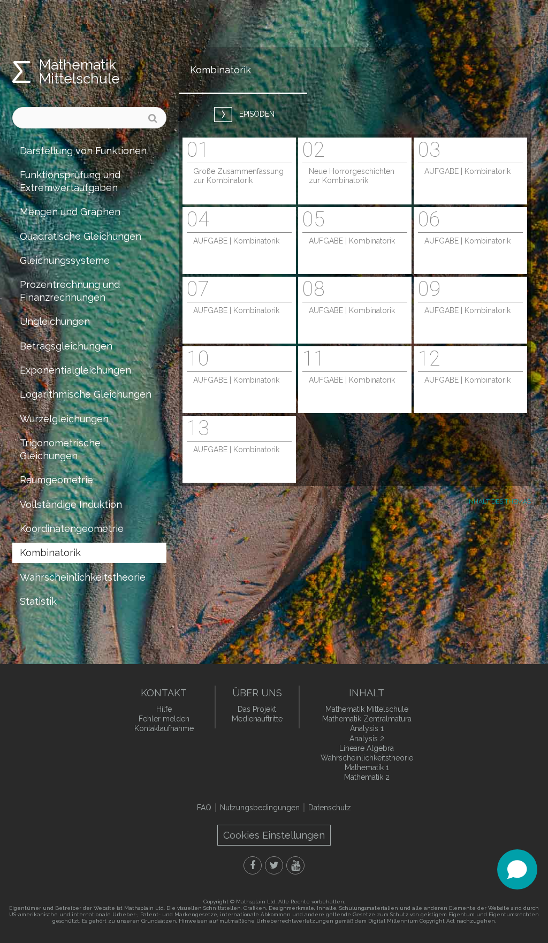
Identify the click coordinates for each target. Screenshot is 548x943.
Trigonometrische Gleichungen (60, 449)
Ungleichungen (55, 321)
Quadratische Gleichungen (80, 236)
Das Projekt (257, 709)
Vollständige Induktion (71, 504)
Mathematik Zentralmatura (367, 718)
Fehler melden (164, 718)
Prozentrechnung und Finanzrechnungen (70, 290)
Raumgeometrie (56, 479)
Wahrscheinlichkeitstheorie (83, 577)
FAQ (204, 807)
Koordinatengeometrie (72, 528)
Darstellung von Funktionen (83, 150)
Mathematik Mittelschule (79, 72)
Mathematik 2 (367, 777)
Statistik (38, 601)
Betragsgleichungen (66, 346)
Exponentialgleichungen (75, 370)
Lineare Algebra (366, 748)
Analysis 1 (367, 728)
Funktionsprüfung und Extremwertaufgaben (70, 181)
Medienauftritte (257, 718)
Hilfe (164, 709)
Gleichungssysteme (65, 260)
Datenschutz (329, 807)
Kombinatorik (50, 552)
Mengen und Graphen (70, 211)
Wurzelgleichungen (64, 418)
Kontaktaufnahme (164, 728)
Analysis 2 (366, 738)
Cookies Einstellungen (274, 835)
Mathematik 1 (367, 767)
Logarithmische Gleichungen (85, 394)
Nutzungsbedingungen (260, 807)
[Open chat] (517, 869)
